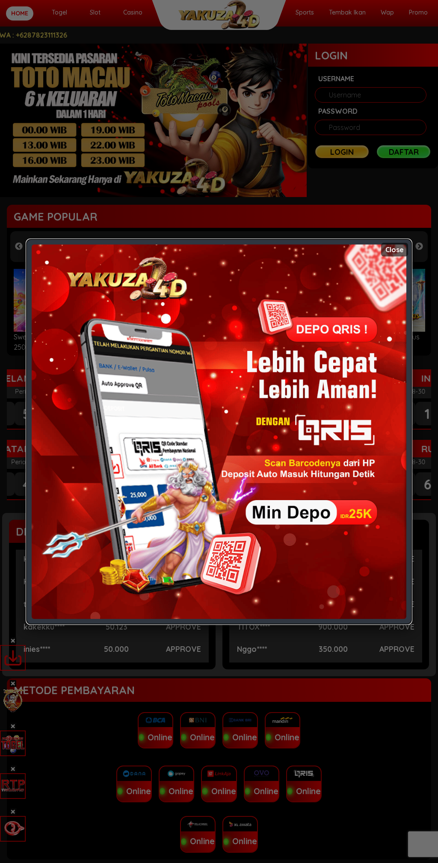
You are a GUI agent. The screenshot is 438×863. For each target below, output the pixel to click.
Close (394, 249)
